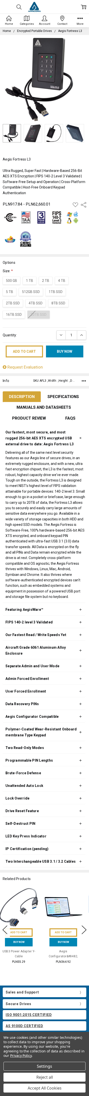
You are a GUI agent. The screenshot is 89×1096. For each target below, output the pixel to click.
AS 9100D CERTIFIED (24, 1026)
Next (84, 929)
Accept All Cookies (45, 1088)
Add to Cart (22, 932)
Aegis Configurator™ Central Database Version (66, 956)
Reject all (44, 1077)
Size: (8, 271)
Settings (44, 1066)
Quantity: (10, 335)
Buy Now (22, 942)
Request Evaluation (24, 367)
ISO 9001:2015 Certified (29, 1015)
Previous (5, 929)
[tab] (22, 396)
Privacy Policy (21, 1055)
